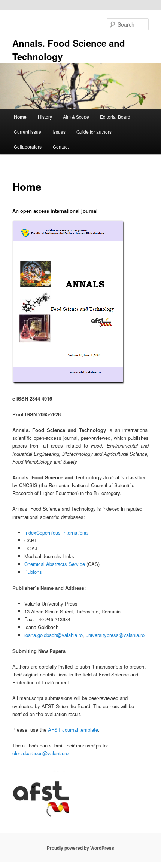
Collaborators (28, 146)
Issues (59, 131)
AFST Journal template (73, 729)
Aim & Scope (76, 116)
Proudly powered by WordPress (80, 847)
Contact (61, 146)
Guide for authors (94, 131)
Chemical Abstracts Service (54, 563)
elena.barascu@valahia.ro (40, 753)
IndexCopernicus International (56, 532)
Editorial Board (115, 116)
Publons (33, 571)
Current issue (27, 131)
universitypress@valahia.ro (115, 634)
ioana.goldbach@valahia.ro (53, 634)
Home (20, 116)
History (45, 116)
